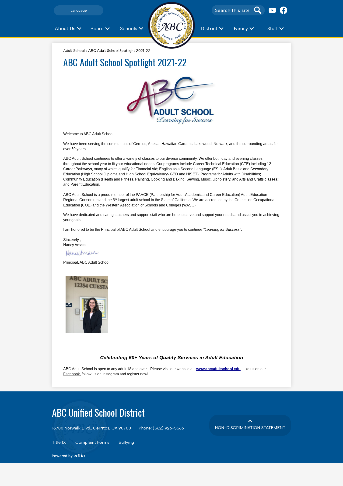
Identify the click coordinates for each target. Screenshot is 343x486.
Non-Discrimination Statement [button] (250, 427)
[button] (68, 28)
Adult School (74, 50)
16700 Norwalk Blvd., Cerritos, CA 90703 (91, 428)
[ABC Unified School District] (171, 25)
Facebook (71, 374)
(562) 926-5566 (168, 428)
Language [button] (78, 10)
